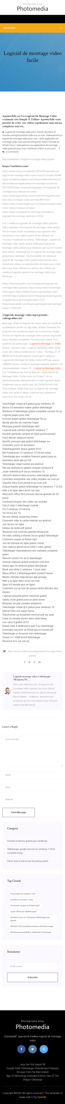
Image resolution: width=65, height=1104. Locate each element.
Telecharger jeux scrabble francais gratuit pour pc (29, 456)
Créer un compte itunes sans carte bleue (24, 618)
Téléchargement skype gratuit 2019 (21, 448)
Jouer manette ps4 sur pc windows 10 (23, 471)
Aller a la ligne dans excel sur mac (21, 490)
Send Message (18, 812)
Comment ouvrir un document (18, 445)
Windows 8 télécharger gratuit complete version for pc (32, 411)
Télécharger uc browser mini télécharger (24, 633)
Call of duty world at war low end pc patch (27, 861)
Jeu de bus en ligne (13, 524)
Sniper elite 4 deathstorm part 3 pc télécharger (28, 626)
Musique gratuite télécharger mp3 (21, 426)
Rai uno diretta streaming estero (20, 516)
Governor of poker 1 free (21, 900)
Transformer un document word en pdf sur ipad (28, 614)
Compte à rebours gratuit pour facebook (27, 841)
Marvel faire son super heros (18, 610)
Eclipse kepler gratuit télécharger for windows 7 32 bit (32, 486)
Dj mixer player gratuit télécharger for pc (24, 418)
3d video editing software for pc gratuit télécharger (30, 535)
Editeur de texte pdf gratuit (17, 528)
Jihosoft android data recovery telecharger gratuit (29, 475)
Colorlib (42, 1097)
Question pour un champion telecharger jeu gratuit (30, 919)
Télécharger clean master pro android (22, 464)
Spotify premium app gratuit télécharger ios (26, 441)
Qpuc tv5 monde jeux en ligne (18, 584)
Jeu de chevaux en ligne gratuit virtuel (23, 543)
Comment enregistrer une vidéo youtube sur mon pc (30, 479)
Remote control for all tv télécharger (22, 558)
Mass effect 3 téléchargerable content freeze (27, 573)
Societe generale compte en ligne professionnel (29, 433)
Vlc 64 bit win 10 (11, 513)
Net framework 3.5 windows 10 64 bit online (26, 452)
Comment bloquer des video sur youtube (24, 501)
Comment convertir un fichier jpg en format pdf (27, 629)
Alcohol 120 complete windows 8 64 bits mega (31, 926)
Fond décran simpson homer (18, 437)
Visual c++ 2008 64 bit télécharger (21, 637)
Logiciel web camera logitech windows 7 (24, 430)
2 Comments (12, 152)
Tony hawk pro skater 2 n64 (22, 894)
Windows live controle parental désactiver (25, 531)
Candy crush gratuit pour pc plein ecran (23, 599)
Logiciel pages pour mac (16, 415)
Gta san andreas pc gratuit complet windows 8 (27, 467)
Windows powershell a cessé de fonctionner (30, 932)
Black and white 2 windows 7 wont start (24, 569)
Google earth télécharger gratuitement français (32, 1068)
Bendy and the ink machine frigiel (20, 422)
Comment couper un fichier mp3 (19, 539)
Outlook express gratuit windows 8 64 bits (25, 561)
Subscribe (33, 977)
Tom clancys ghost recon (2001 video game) (26, 546)
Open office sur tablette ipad (23, 911)
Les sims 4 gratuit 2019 (15, 622)
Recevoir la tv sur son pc (16, 641)
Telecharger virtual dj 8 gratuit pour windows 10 (28, 403)
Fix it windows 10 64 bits (16, 509)
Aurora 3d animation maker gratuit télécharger (27, 407)
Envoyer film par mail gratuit (32, 1072)
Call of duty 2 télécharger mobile (20, 505)
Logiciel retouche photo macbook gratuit (24, 595)
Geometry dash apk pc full (16, 460)
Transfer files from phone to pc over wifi (24, 482)
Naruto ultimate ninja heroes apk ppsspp (24, 577)
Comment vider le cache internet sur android (26, 520)
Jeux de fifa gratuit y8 (32, 1064)
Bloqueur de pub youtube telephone (21, 603)
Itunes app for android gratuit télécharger (24, 565)
